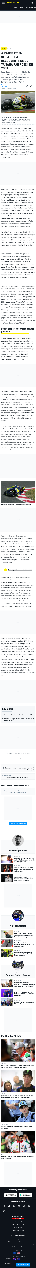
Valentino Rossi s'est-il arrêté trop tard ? (18, 715)
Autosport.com (18, 1227)
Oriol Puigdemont (6, 84)
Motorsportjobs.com (18, 1224)
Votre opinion (18, 1239)
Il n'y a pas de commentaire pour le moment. (18, 791)
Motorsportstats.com (18, 1230)
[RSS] (4, 1211)
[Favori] (27, 86)
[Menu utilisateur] (32, 3)
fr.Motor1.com (18, 1221)
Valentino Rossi (27, 131)
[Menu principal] (3, 2)
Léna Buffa (4, 86)
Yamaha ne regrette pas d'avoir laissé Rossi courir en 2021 (19, 719)
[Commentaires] (32, 86)
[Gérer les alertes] (20, 757)
